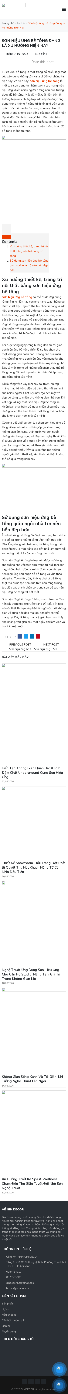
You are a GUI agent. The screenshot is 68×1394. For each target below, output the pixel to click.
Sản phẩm (8, 1303)
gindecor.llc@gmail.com (20, 1283)
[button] (20, 636)
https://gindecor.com (18, 1288)
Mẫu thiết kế (9, 1315)
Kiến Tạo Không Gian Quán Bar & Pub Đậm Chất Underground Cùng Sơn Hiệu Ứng (32, 772)
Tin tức (21, 23)
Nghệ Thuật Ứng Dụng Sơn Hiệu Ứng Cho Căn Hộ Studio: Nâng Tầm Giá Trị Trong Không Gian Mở (31, 974)
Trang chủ (8, 23)
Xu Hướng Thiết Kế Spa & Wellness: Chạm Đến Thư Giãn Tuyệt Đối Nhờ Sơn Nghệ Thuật (32, 1183)
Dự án (5, 1309)
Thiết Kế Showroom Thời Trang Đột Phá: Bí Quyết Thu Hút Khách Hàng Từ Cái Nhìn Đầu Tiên (33, 867)
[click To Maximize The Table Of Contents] (6, 228)
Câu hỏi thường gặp (13, 1320)
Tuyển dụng (9, 1331)
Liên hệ (6, 1326)
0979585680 (13, 1277)
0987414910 (13, 1272)
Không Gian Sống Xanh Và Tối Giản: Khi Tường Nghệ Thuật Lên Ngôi (32, 1078)
